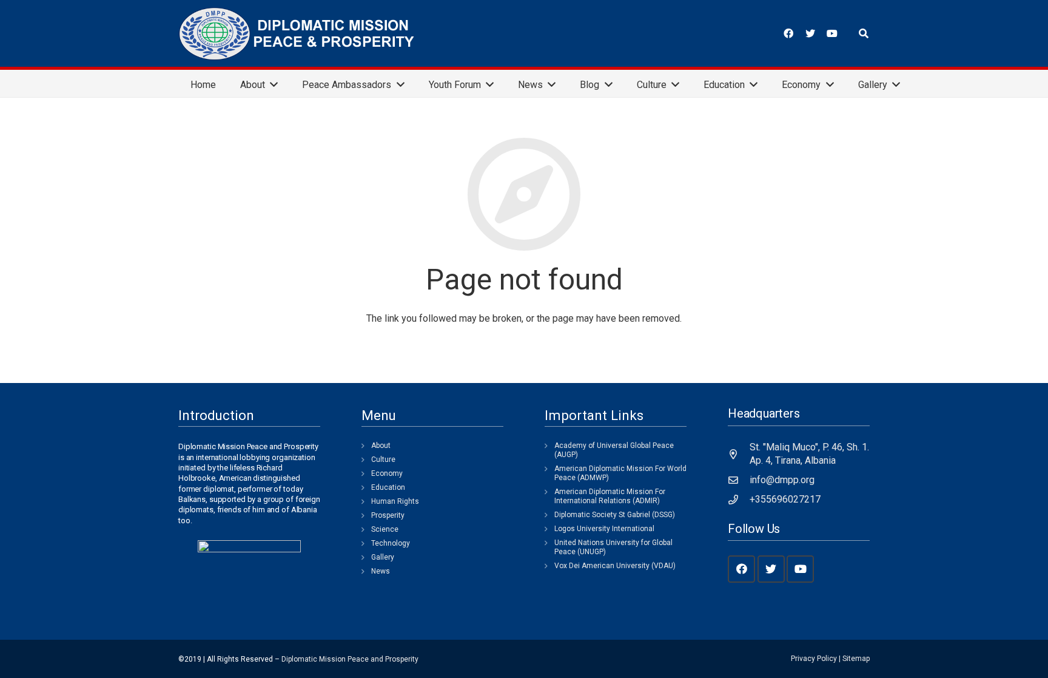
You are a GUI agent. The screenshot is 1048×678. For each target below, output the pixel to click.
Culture (383, 459)
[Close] (880, 33)
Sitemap (856, 658)
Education (388, 487)
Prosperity (388, 515)
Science (384, 529)
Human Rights (395, 501)
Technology (390, 543)
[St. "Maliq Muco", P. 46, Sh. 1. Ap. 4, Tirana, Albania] (739, 454)
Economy (387, 473)
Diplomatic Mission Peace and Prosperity (349, 659)
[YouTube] (832, 33)
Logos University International (604, 528)
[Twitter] (810, 33)
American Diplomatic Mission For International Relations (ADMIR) (609, 496)
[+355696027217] (739, 499)
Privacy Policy (814, 658)
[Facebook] (788, 33)
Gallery (382, 557)
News (380, 571)
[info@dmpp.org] (739, 480)
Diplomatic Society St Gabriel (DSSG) (614, 514)
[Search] (864, 33)
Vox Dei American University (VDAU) (615, 565)
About (381, 445)
